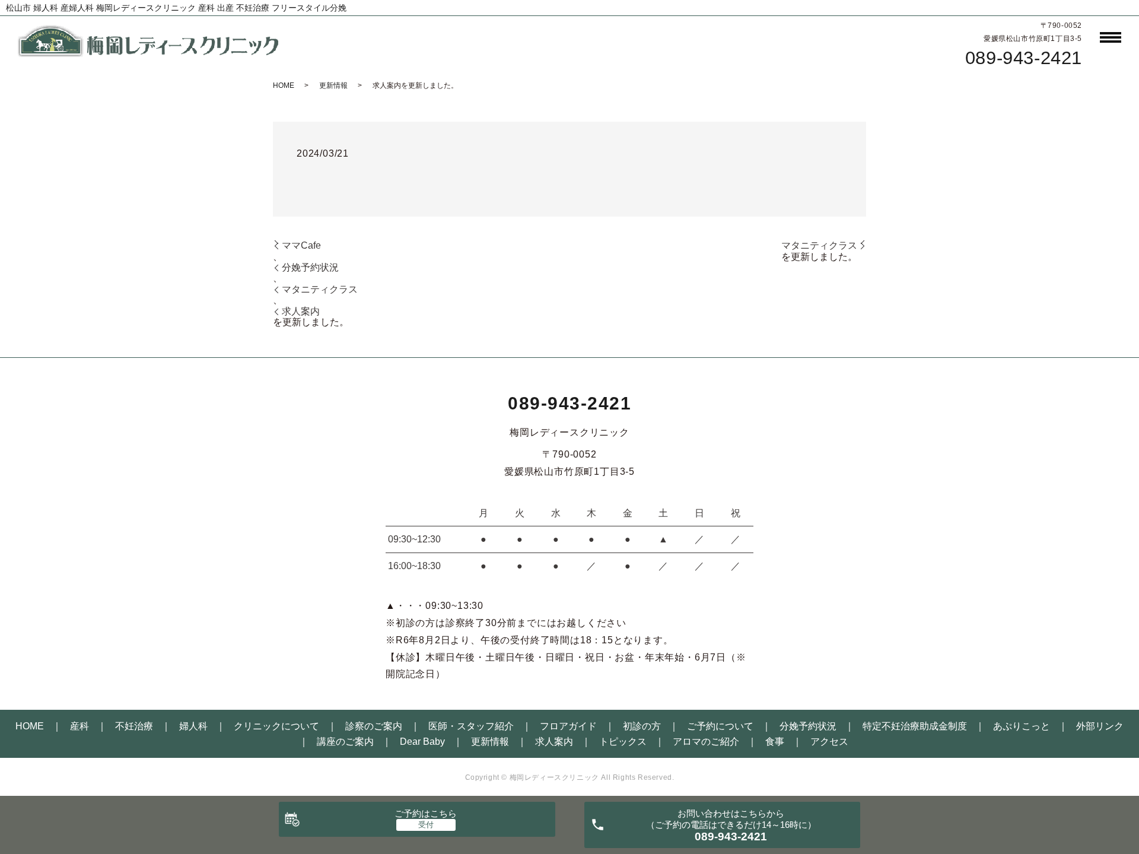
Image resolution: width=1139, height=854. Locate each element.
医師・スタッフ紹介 (471, 726)
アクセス (829, 741)
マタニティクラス (320, 289)
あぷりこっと (1021, 726)
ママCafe (301, 245)
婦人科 (193, 726)
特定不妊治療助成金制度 (915, 726)
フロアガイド (568, 726)
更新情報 (333, 85)
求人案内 (301, 311)
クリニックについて (276, 726)
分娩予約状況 (310, 267)
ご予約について (720, 726)
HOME (283, 85)
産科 (79, 726)
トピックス (623, 741)
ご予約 (425, 813)
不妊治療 (134, 726)
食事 (774, 741)
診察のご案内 (373, 726)
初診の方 (642, 726)
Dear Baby (422, 741)
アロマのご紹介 (706, 741)
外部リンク (1100, 726)
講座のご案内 (345, 741)
